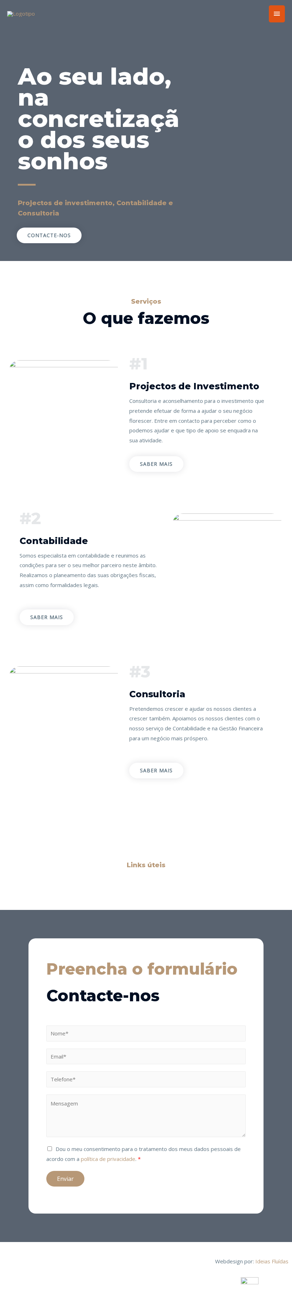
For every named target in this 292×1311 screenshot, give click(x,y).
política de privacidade (108, 1158)
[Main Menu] (277, 13)
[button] (49, 235)
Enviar (65, 1179)
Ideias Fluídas (271, 1261)
